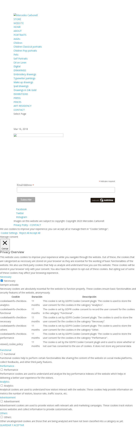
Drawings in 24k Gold (25, 90)
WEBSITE (19, 23)
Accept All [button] (35, 232)
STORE (17, 19)
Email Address (25, 185)
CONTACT (19, 109)
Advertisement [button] (8, 397)
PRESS (17, 98)
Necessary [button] (5, 276)
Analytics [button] (4, 381)
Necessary (9, 280)
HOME (17, 26)
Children (18, 42)
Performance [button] (7, 366)
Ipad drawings (21, 86)
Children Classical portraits (28, 46)
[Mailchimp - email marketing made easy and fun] (103, 201)
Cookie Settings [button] (9, 232)
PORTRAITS (20, 34)
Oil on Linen (20, 62)
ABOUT (18, 30)
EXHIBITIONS (21, 94)
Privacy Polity (21, 225)
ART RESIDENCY (22, 105)
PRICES (17, 102)
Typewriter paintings (24, 78)
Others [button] (3, 413)
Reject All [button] (24, 232)
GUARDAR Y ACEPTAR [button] (12, 425)
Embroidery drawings (25, 74)
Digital (17, 66)
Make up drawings (23, 82)
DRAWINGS (20, 70)
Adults (17, 38)
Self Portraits (21, 58)
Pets (16, 54)
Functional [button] (5, 350)
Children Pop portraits (25, 50)
